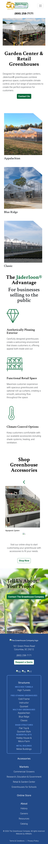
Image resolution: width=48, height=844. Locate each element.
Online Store (24, 795)
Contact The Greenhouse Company (26, 596)
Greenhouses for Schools (24, 787)
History (24, 808)
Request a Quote (24, 662)
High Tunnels (23, 690)
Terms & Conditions (17, 841)
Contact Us (24, 96)
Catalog (24, 823)
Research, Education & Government (24, 776)
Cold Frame (24, 699)
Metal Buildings (24, 749)
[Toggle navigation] (40, 6)
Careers (24, 813)
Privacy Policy (33, 841)
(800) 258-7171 (24, 13)
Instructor (24, 702)
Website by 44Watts (24, 834)
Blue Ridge (24, 716)
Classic (24, 720)
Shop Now (24, 560)
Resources (24, 818)
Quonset (24, 706)
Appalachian (24, 713)
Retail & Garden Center (24, 782)
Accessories (24, 758)
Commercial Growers (24, 771)
